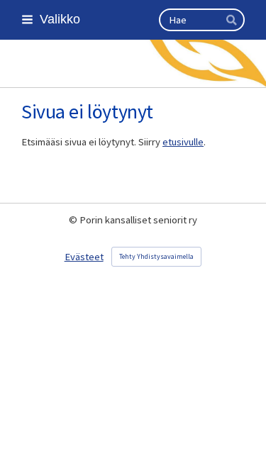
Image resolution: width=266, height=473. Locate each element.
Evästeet (84, 256)
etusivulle (183, 141)
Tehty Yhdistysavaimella (156, 256)
